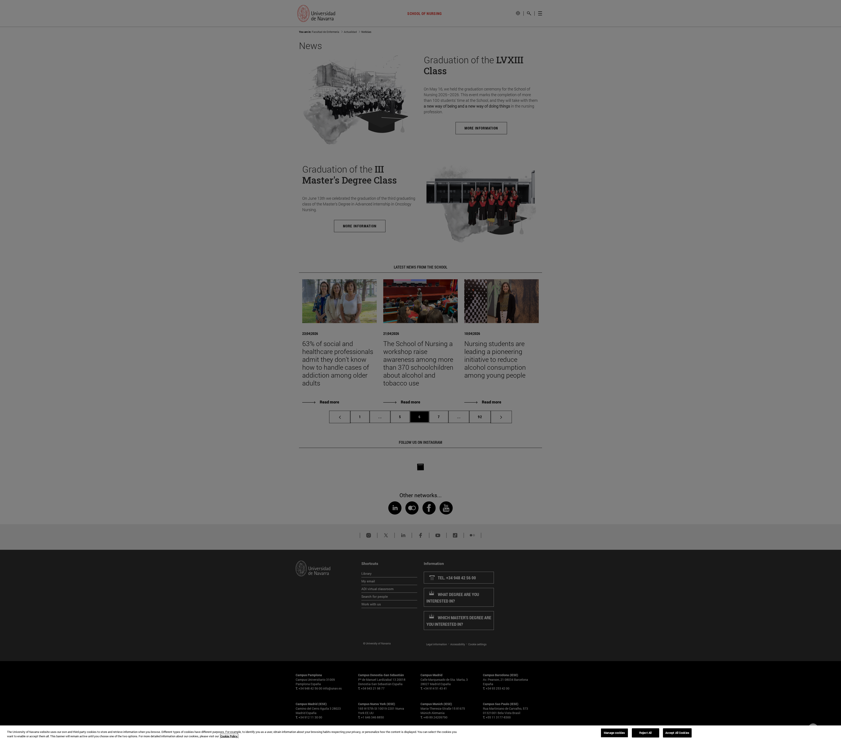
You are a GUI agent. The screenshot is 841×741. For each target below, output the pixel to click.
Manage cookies (614, 733)
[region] (420, 733)
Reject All (645, 733)
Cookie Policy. (229, 736)
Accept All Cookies (677, 733)
